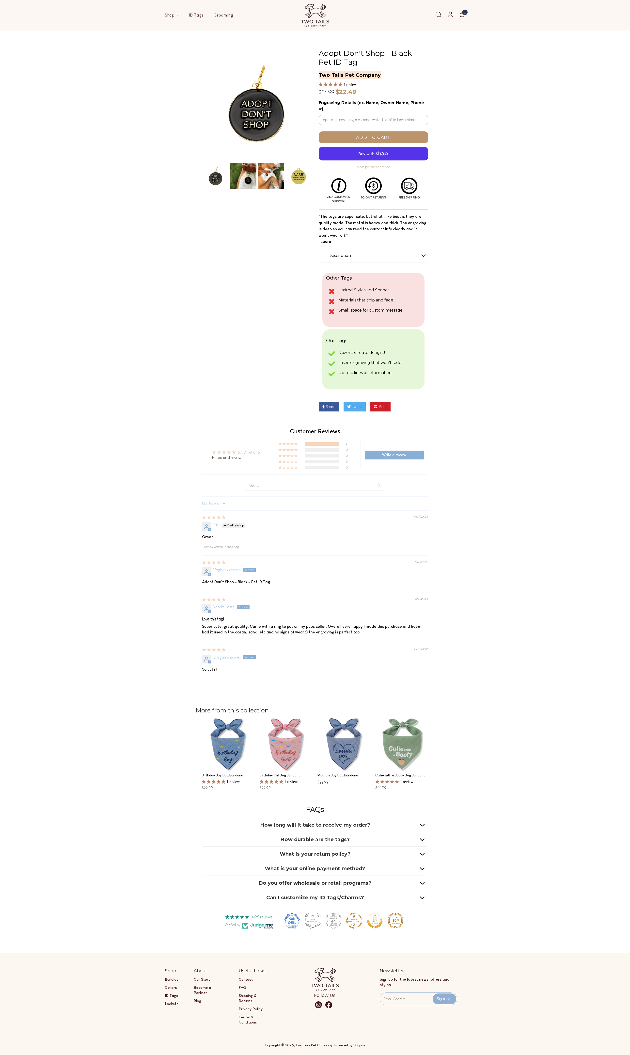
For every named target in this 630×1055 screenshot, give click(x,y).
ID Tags (196, 15)
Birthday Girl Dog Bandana (280, 775)
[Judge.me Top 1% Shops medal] (375, 921)
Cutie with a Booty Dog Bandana (400, 775)
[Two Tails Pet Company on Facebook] (328, 1007)
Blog (197, 1001)
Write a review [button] (394, 455)
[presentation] (197, 176)
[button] (331, 84)
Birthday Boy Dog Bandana (222, 775)
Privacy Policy (251, 1009)
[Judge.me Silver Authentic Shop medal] (313, 921)
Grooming (224, 15)
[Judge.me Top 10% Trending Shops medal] (395, 921)
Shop (170, 15)
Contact (246, 979)
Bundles (171, 979)
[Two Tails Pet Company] (325, 989)
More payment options (373, 167)
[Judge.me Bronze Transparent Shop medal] (354, 921)
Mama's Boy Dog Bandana (337, 775)
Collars (171, 987)
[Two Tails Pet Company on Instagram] (318, 1007)
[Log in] (450, 16)
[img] (214, 517)
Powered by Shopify (349, 1045)
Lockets (171, 1004)
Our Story (202, 979)
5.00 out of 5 (249, 452)
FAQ (242, 987)
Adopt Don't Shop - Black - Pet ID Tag (368, 58)
